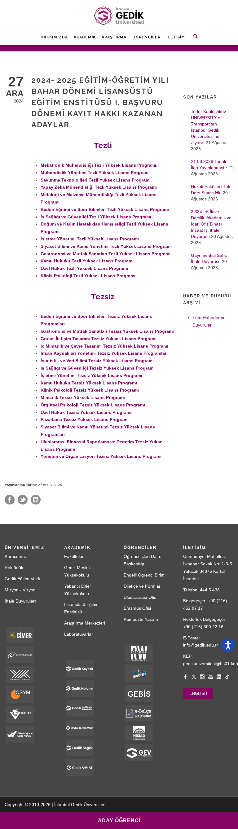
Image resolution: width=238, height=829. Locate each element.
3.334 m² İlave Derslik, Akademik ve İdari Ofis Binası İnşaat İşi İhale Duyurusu (211, 224)
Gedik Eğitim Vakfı (22, 578)
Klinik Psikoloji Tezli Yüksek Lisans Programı (88, 275)
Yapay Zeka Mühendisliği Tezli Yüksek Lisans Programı (99, 187)
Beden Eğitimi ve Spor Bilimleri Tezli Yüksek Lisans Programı (105, 209)
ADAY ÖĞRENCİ (119, 820)
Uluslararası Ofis (140, 597)
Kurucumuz (16, 556)
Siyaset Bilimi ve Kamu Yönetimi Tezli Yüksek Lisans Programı (106, 246)
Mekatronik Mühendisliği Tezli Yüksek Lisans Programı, (99, 165)
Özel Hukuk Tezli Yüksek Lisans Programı (84, 268)
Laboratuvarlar (78, 634)
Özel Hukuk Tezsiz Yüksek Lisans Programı (86, 412)
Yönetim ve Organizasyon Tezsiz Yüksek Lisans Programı (101, 456)
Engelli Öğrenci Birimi (144, 574)
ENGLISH (198, 693)
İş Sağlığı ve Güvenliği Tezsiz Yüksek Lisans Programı (98, 368)
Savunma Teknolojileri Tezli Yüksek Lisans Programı (96, 180)
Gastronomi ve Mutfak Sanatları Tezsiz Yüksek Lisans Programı (107, 331)
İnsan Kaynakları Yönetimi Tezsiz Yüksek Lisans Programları (104, 353)
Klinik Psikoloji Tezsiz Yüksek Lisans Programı (90, 390)
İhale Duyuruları (20, 601)
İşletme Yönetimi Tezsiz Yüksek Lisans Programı (91, 375)
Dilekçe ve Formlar (142, 586)
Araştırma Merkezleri (84, 623)
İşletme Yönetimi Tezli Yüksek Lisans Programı (90, 238)
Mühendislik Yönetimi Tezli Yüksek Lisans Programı (95, 172)
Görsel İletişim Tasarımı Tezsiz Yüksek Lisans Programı (98, 338)
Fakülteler (74, 556)
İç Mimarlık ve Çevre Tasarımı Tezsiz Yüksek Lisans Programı (104, 346)
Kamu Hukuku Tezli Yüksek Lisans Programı (87, 260)
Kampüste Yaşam (141, 619)
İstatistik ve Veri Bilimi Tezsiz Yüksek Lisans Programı (97, 360)
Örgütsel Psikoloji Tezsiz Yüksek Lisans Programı (93, 404)
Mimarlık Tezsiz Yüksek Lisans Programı (83, 397)
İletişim (175, 37)
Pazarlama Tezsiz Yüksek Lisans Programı (85, 419)
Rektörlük (14, 567)
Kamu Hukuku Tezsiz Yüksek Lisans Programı (89, 382)
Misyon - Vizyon (20, 589)
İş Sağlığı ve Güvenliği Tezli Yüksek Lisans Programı (96, 216)
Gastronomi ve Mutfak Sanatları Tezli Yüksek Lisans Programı (105, 253)
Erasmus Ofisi (137, 608)
